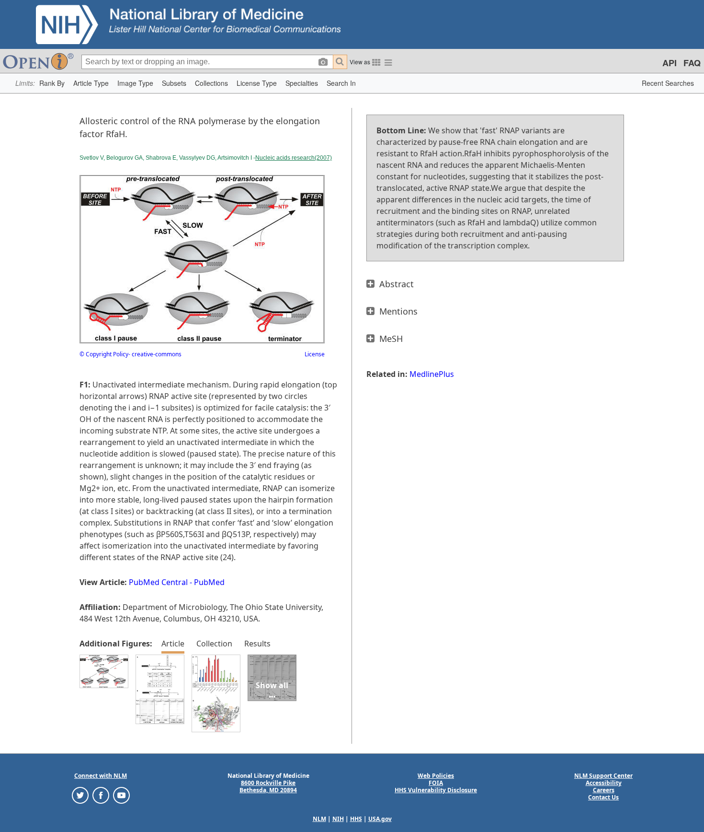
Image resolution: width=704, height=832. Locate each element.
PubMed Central (158, 582)
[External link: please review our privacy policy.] (80, 795)
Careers (603, 790)
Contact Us (603, 797)
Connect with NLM (100, 776)
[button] (52, 83)
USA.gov (380, 819)
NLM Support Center (603, 776)
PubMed (209, 582)
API (669, 63)
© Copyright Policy (103, 354)
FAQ (692, 63)
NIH (338, 819)
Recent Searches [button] (668, 83)
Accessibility (604, 783)
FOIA (436, 783)
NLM (319, 819)
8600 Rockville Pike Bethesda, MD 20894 (268, 786)
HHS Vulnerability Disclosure (436, 790)
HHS (356, 819)
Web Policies (436, 776)
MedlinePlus (431, 374)
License (315, 354)
